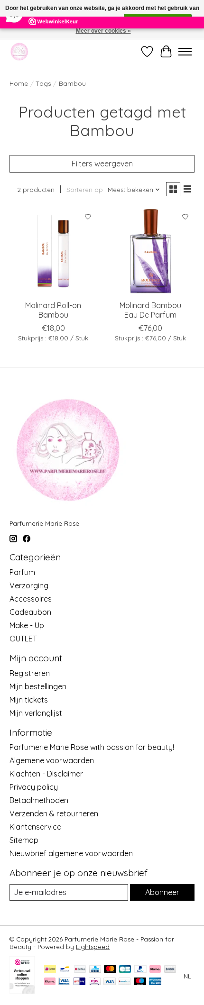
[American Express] (155, 982)
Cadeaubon (30, 612)
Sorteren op (84, 189)
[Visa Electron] (64, 982)
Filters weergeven (102, 163)
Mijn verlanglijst (35, 713)
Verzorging (28, 585)
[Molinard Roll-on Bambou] (53, 251)
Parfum (22, 572)
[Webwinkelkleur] (22, 991)
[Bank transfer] (170, 969)
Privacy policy (33, 787)
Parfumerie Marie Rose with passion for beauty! (91, 747)
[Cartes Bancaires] (125, 969)
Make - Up (26, 625)
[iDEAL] (50, 969)
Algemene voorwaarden (51, 760)
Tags (43, 83)
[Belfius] (80, 969)
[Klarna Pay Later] (155, 969)
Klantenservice (35, 826)
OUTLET (23, 638)
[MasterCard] (110, 969)
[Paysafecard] (124, 982)
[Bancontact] (65, 969)
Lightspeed (93, 946)
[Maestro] (140, 982)
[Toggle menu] (185, 51)
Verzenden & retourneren (53, 813)
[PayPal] (140, 969)
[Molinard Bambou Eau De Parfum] (151, 251)
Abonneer (162, 892)
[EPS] (95, 982)
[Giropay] (79, 982)
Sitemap (23, 840)
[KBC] (95, 969)
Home (18, 83)
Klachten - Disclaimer (46, 773)
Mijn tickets (28, 699)
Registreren (29, 673)
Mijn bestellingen (37, 686)
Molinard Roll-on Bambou (53, 310)
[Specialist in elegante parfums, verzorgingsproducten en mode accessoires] (19, 51)
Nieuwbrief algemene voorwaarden (71, 853)
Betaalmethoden (38, 800)
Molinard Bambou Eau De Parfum (150, 310)
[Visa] (109, 982)
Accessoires (30, 598)
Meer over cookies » (103, 30)
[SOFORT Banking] (50, 982)
